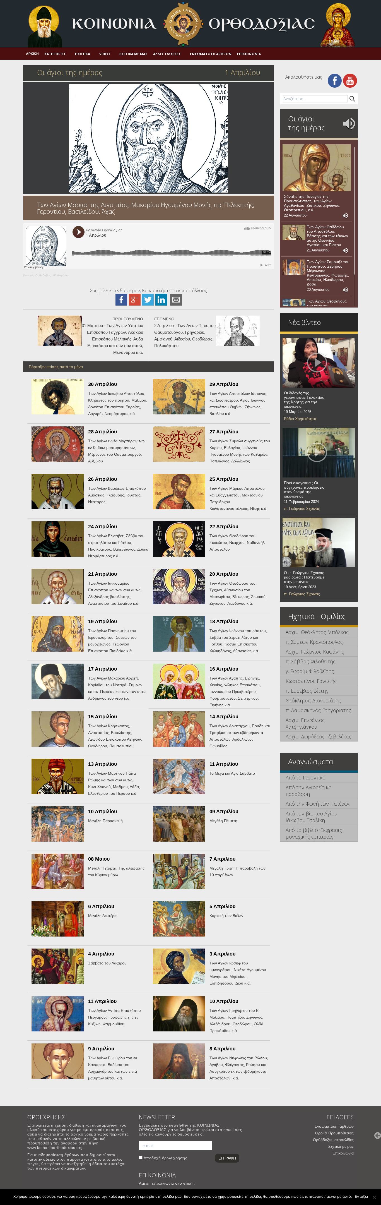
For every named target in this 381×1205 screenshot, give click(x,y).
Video (104, 54)
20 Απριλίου (223, 574)
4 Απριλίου (101, 954)
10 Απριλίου (223, 1001)
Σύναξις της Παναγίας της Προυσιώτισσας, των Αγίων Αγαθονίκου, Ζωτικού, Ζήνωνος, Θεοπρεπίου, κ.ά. (312, 203)
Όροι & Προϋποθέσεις (334, 1133)
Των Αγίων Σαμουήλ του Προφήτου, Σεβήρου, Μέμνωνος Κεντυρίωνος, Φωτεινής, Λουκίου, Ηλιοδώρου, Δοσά (328, 273)
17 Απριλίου (102, 669)
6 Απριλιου (101, 906)
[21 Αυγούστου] (294, 232)
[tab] (319, 632)
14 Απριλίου (223, 716)
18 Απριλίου (223, 621)
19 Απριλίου (102, 621)
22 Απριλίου (223, 526)
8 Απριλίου (222, 1049)
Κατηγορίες (55, 54)
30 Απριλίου (102, 384)
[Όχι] (374, 1197)
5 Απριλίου (222, 906)
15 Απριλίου (102, 716)
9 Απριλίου (101, 1049)
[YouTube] (350, 80)
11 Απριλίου (223, 764)
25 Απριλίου (223, 479)
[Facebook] (335, 80)
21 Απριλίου (102, 574)
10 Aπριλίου (102, 811)
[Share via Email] (176, 299)
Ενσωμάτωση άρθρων (211, 54)
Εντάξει (361, 1196)
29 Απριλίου (223, 384)
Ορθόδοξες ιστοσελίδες (333, 1139)
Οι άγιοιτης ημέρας (306, 123)
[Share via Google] (135, 299)
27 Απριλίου (223, 432)
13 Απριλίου (102, 764)
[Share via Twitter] (148, 299)
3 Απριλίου (222, 954)
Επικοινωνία (249, 54)
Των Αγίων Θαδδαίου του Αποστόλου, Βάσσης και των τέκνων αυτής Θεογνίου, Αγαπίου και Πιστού (327, 236)
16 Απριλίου (223, 669)
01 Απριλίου (60, 275)
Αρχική (32, 54)
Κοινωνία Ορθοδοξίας (37, 275)
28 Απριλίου (102, 432)
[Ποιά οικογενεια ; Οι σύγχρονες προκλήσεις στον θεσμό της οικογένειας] (319, 452)
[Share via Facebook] (121, 299)
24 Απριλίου (102, 526)
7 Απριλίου (222, 859)
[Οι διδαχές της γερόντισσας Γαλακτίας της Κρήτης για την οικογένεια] (319, 363)
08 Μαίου (99, 859)
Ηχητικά (82, 54)
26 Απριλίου (102, 479)
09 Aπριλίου (223, 811)
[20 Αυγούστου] (294, 267)
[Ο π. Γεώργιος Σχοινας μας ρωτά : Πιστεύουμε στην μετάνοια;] (319, 542)
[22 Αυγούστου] (317, 167)
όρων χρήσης (174, 1158)
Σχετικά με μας (133, 54)
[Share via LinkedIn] (161, 299)
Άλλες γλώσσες (167, 54)
